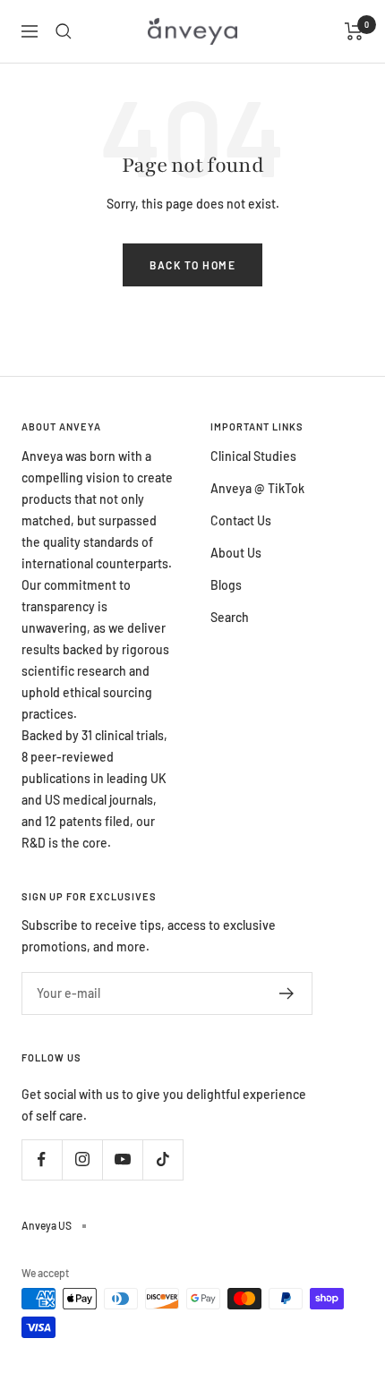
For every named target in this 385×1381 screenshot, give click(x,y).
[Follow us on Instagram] (82, 1159)
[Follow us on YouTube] (122, 1159)
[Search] (64, 31)
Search (229, 617)
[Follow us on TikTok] (162, 1159)
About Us (235, 552)
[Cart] (354, 31)
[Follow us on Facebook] (41, 1159)
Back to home (192, 265)
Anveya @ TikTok (257, 488)
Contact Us (240, 520)
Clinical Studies (253, 456)
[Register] (287, 993)
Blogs (226, 584)
